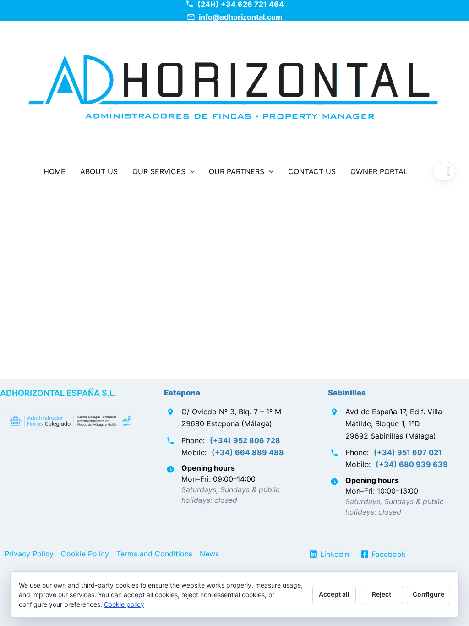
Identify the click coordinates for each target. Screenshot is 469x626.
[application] (190, 171)
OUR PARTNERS (236, 171)
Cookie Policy (85, 553)
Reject (381, 594)
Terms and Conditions (154, 553)
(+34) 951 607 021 (408, 452)
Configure (428, 594)
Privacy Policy (29, 553)
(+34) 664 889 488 (248, 452)
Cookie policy (124, 604)
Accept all (334, 594)
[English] (448, 171)
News (209, 553)
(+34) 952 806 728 (245, 440)
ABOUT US (99, 171)
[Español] (440, 171)
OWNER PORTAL (379, 171)
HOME (54, 171)
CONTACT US (312, 171)
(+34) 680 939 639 (412, 464)
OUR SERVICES (158, 171)
